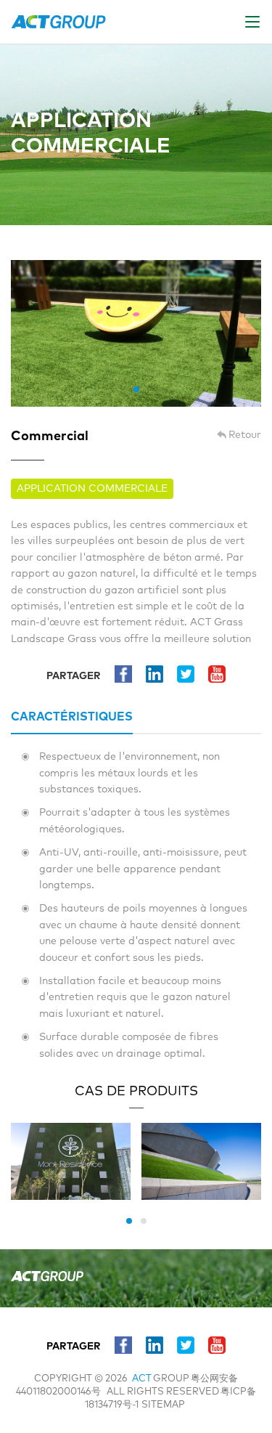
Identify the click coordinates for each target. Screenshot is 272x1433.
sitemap (163, 1405)
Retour (244, 435)
